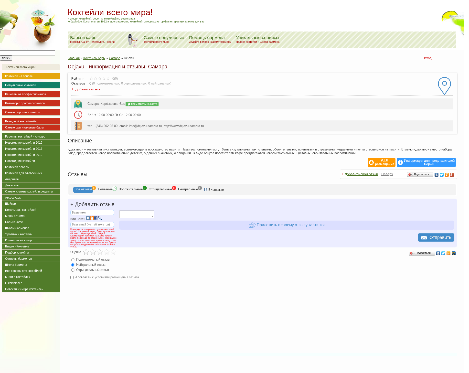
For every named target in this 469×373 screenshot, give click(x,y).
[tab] (83, 190)
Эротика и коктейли (18, 234)
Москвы (75, 41)
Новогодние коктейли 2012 (24, 155)
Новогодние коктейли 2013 (24, 148)
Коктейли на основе (19, 76)
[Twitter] (441, 174)
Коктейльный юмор (18, 240)
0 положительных (106, 83)
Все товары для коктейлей (23, 271)
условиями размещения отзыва (117, 277)
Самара (114, 58)
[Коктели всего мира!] (30, 49)
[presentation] (83, 190)
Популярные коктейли (20, 85)
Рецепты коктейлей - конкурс (25, 136)
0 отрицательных (133, 83)
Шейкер (10, 203)
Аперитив (12, 179)
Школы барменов (17, 228)
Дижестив (12, 185)
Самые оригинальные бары (24, 127)
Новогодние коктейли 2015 (24, 142)
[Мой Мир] (453, 253)
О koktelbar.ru (14, 283)
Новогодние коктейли (20, 161)
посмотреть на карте (143, 103)
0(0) (114, 78)
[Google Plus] (452, 174)
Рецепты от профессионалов (25, 94)
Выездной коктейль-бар (21, 121)
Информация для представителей (429, 162)
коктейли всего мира (156, 41)
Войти (81, 219)
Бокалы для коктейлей (20, 210)
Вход (428, 58)
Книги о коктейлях (17, 277)
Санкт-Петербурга (92, 41)
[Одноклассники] (446, 174)
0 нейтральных (159, 83)
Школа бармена (269, 41)
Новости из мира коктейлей (24, 289)
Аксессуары (13, 197)
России (110, 41)
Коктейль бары (94, 58)
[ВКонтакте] (436, 174)
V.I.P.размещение (384, 162)
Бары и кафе (14, 222)
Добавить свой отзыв (361, 174)
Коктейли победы (17, 167)
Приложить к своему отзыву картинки (290, 225)
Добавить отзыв (87, 89)
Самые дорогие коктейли (22, 112)
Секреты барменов (18, 258)
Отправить (440, 237)
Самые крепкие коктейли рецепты (29, 191)
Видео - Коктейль (17, 246)
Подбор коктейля (246, 41)
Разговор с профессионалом (25, 103)
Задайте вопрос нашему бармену (210, 41)
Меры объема (15, 216)
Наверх (387, 174)
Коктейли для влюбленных (23, 173)
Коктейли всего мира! (20, 67)
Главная (74, 58)
